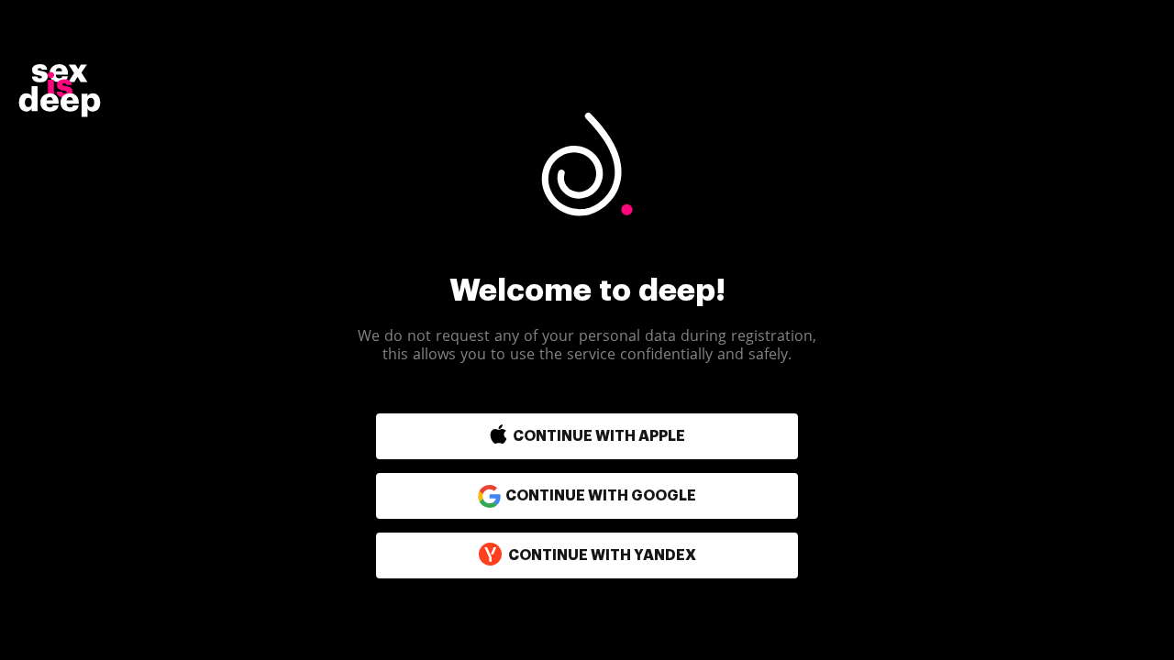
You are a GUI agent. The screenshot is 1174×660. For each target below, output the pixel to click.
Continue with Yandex (602, 555)
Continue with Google (600, 496)
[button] (548, 436)
